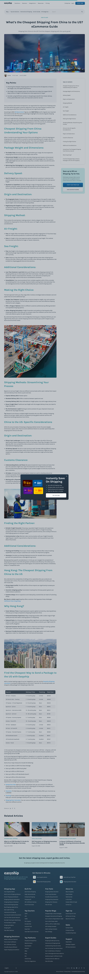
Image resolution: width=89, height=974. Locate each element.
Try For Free (56, 495)
